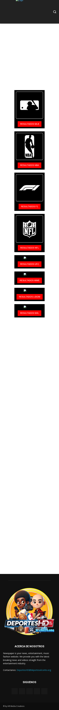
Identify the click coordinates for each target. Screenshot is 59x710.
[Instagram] (37, 691)
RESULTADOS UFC (29, 264)
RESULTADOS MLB (29, 124)
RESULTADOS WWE (29, 280)
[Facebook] (22, 691)
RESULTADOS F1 (29, 206)
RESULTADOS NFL (29, 248)
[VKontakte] (44, 691)
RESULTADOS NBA (29, 165)
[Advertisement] (29, 53)
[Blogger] (15, 691)
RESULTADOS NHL (29, 313)
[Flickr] (29, 691)
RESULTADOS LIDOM (29, 297)
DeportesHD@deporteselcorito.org (34, 670)
